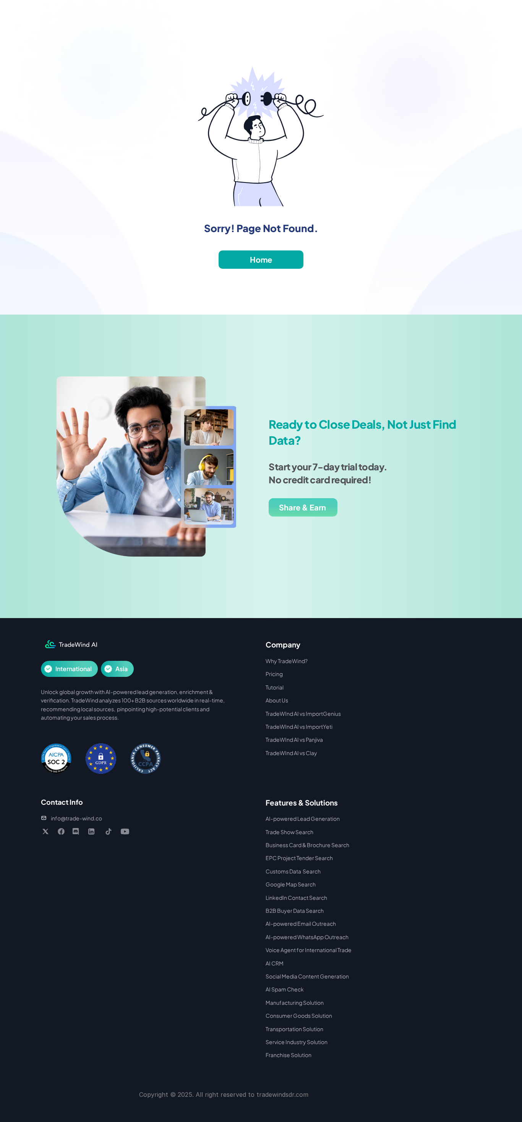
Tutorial (275, 687)
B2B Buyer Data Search (295, 910)
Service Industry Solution (296, 1041)
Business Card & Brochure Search (307, 844)
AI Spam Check (285, 989)
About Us (277, 700)
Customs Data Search (293, 871)
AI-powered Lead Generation (303, 818)
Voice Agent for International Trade (309, 949)
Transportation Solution (294, 1028)
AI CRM (275, 963)
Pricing (274, 673)
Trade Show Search (289, 831)
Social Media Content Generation (307, 976)
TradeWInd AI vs (286, 726)
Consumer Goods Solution (299, 1015)
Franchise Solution (288, 1054)
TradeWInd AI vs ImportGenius (303, 713)
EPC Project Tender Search (299, 857)
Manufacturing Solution (295, 1002)
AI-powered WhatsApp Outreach (307, 936)
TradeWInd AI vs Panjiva (294, 739)
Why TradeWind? (287, 660)
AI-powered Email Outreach (301, 923)
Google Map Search (291, 884)
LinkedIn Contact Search (296, 897)
